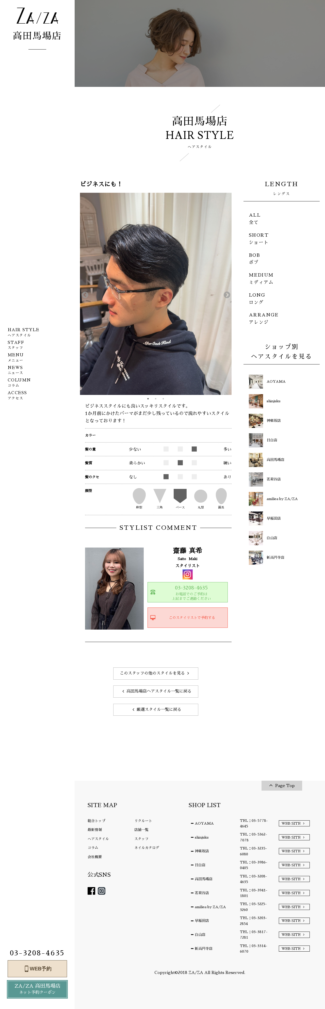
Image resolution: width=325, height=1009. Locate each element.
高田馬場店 (204, 879)
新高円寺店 (204, 948)
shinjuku (201, 837)
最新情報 (95, 829)
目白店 (200, 865)
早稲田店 (202, 920)
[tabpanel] (156, 294)
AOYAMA (204, 823)
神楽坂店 (202, 851)
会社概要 (95, 857)
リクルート (143, 821)
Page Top (285, 786)
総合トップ (96, 821)
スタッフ (141, 839)
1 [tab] (148, 398)
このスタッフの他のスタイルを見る (152, 673)
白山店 (200, 934)
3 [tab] (163, 398)
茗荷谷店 (202, 893)
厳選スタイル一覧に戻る (159, 710)
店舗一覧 (141, 829)
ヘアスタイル (98, 839)
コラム (93, 848)
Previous (83, 293)
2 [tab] (155, 398)
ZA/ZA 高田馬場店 (37, 989)
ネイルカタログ (146, 848)
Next (225, 293)
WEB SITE (291, 823)
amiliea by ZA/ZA (210, 907)
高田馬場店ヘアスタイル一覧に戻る (158, 691)
